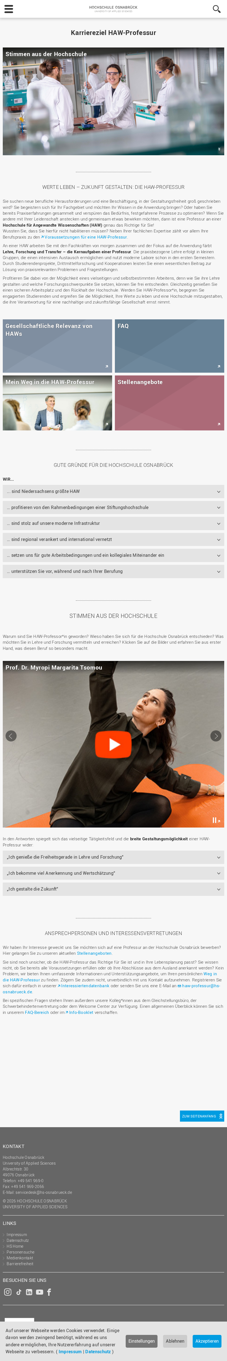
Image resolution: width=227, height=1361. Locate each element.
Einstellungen (141, 1341)
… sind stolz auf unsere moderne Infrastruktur (53, 523)
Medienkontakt (20, 1257)
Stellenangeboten (94, 953)
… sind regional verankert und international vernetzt (59, 539)
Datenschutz (98, 1352)
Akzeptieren (207, 1341)
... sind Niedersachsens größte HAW (43, 491)
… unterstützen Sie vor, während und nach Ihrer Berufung (65, 571)
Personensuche (20, 1252)
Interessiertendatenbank (85, 985)
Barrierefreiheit (20, 1263)
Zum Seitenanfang (199, 1116)
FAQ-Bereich (37, 1012)
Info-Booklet (81, 1012)
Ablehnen (175, 1341)
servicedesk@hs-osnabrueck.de (44, 1192)
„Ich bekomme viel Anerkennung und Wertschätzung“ (61, 873)
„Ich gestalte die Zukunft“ (32, 889)
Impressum (70, 1352)
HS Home (15, 1246)
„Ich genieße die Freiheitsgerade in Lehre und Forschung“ (65, 857)
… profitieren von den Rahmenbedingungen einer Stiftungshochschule (78, 507)
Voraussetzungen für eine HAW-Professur (86, 237)
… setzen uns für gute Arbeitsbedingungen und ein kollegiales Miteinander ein (85, 555)
